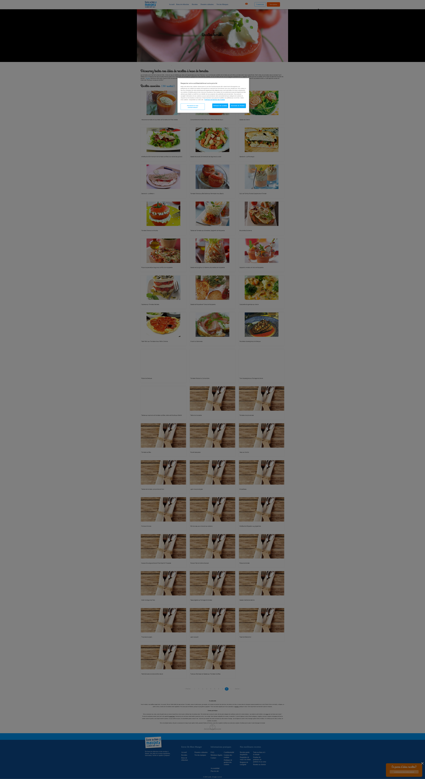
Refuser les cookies (220, 105)
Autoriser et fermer (238, 105)
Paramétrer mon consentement (192, 106)
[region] (213, 95)
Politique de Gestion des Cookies (214, 99)
